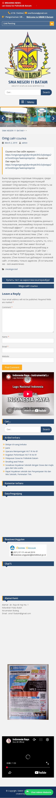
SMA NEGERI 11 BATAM (28, 82)
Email (5, 346)
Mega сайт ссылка (28, 285)
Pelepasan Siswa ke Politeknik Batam (21, 458)
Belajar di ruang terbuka (16, 444)
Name (5, 336)
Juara (7, 448)
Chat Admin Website (41, 792)
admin (24, 142)
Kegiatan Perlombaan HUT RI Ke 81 (21, 454)
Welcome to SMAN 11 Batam (40, 17)
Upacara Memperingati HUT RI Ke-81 (21, 451)
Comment (7, 307)
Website (5, 356)
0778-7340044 (17, 13)
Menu (30, 102)
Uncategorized (11, 269)
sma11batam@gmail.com (37, 13)
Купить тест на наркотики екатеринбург (28, 279)
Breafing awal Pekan (14, 461)
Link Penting (9, 23)
